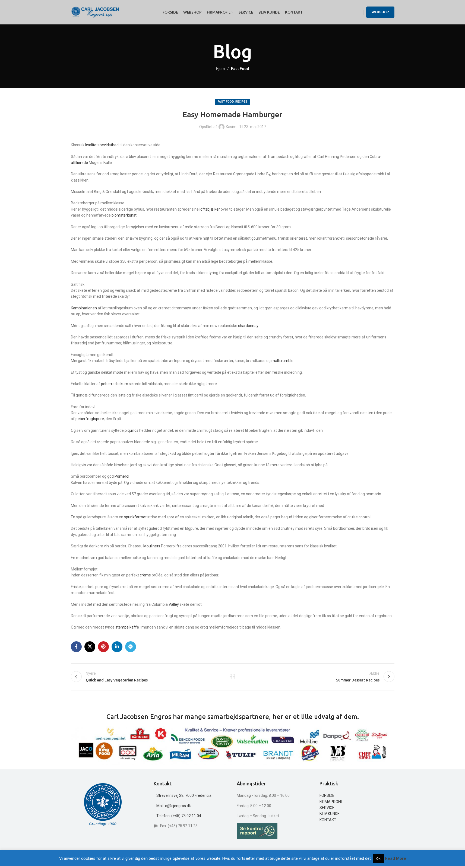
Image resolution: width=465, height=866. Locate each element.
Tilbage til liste (232, 676)
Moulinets (152, 546)
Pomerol (122, 476)
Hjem (220, 68)
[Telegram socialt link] (130, 646)
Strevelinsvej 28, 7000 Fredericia (183, 795)
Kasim (231, 127)
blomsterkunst (124, 215)
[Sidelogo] (95, 12)
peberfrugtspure (89, 419)
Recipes (241, 101)
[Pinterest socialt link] (103, 646)
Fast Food (240, 68)
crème (146, 575)
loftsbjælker (210, 209)
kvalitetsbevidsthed (102, 145)
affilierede (79, 162)
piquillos (132, 430)
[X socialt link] (89, 646)
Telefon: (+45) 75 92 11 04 (178, 816)
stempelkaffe (127, 627)
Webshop (380, 12)
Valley (174, 604)
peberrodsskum (115, 384)
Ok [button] (378, 859)
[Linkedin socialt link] (117, 646)
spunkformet (135, 517)
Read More (395, 858)
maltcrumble (282, 361)
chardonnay (248, 325)
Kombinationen (84, 308)
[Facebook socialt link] (76, 646)
